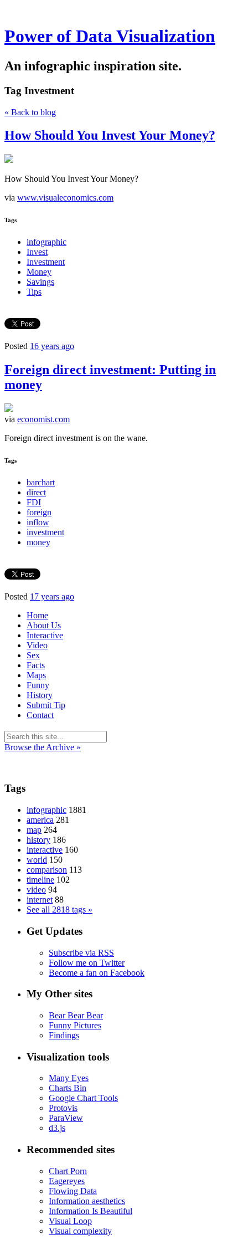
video (36, 889)
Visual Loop (70, 1221)
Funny (38, 685)
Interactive (45, 635)
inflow (38, 522)
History (40, 695)
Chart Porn (68, 1171)
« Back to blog (30, 112)
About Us (44, 625)
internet (40, 899)
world (37, 859)
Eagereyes (67, 1181)
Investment (46, 262)
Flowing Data (73, 1191)
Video (37, 645)
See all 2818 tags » (59, 909)
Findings (64, 1035)
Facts (36, 665)
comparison (47, 869)
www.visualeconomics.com (65, 197)
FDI (34, 502)
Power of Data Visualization (109, 36)
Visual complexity (80, 1231)
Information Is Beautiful (90, 1211)
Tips (34, 291)
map (34, 829)
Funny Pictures (75, 1025)
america (40, 819)
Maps (36, 675)
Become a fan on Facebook (96, 972)
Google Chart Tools (83, 1098)
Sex (33, 655)
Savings (40, 281)
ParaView (66, 1118)
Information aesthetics (87, 1201)
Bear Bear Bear (76, 1015)
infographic (46, 242)
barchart (41, 482)
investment (45, 532)
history (38, 839)
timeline (40, 879)
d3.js (57, 1128)
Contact (40, 715)
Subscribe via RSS (81, 952)
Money (39, 271)
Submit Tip (46, 705)
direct (36, 492)
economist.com (43, 419)
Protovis (63, 1108)
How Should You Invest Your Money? (109, 135)
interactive (45, 849)
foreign (39, 512)
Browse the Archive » (42, 747)
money (38, 542)
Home (37, 615)
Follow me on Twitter (87, 962)
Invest (37, 252)
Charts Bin (67, 1088)
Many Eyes (69, 1078)
